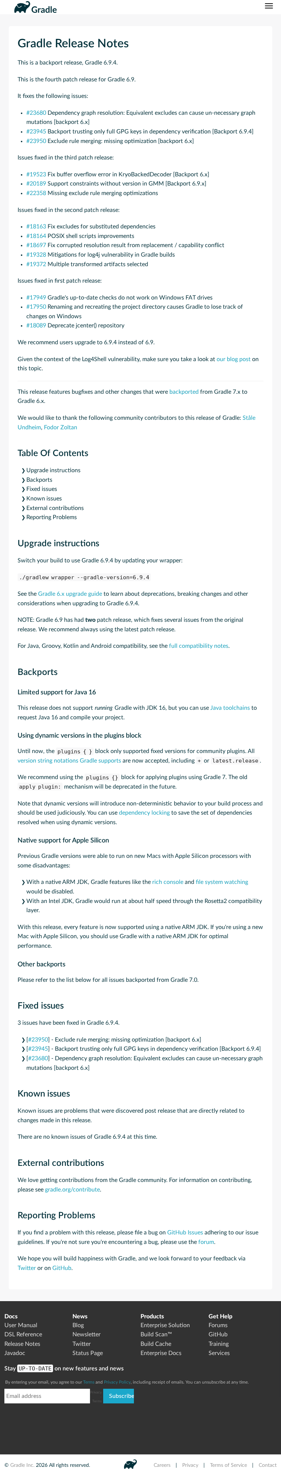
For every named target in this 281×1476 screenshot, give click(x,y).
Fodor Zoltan (60, 427)
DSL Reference (23, 1334)
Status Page (87, 1353)
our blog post (234, 359)
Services (219, 1353)
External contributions (55, 508)
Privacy (190, 1465)
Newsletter (86, 1334)
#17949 (36, 298)
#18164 (36, 236)
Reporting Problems (51, 517)
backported (184, 392)
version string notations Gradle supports (69, 761)
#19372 (36, 264)
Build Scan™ (156, 1334)
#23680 (36, 113)
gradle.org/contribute (72, 1190)
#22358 (36, 193)
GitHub (61, 1268)
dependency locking (144, 813)
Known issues (44, 499)
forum (206, 1242)
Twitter (27, 1268)
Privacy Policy (117, 1382)
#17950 (36, 307)
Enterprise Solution (165, 1325)
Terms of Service (228, 1465)
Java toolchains (230, 708)
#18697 (36, 245)
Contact (268, 1465)
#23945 (36, 132)
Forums (218, 1325)
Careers (162, 1465)
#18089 (36, 325)
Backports (39, 480)
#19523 (36, 174)
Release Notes (22, 1344)
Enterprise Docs (160, 1353)
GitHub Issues (185, 1232)
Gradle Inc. (22, 1465)
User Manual (20, 1325)
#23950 (36, 141)
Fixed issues (41, 489)
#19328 (36, 255)
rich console (167, 882)
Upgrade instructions (53, 470)
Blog (78, 1325)
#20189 (36, 184)
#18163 (36, 227)
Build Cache (155, 1344)
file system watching (222, 882)
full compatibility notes (198, 646)
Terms (88, 1382)
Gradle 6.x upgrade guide (70, 594)
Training (219, 1344)
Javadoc (14, 1353)
